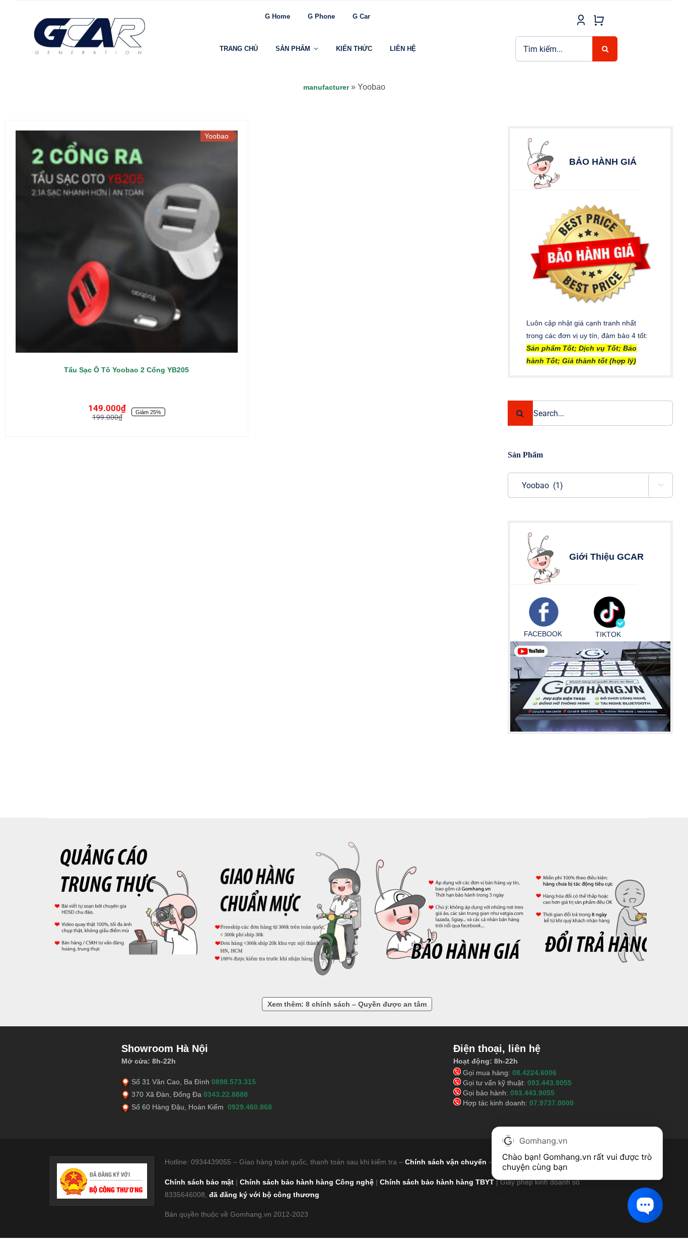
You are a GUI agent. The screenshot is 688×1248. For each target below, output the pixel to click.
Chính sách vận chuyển (446, 1162)
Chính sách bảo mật (199, 1182)
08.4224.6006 (534, 1073)
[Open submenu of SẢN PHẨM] (316, 49)
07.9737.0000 (551, 1103)
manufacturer (326, 87)
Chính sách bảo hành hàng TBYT (437, 1182)
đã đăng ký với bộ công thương (264, 1195)
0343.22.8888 (225, 1094)
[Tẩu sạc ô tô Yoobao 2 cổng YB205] (127, 241)
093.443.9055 (549, 1083)
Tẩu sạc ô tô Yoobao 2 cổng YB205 (126, 370)
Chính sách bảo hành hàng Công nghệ (307, 1182)
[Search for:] (554, 48)
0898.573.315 (234, 1082)
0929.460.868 (250, 1107)
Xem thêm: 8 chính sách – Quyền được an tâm (347, 1004)
